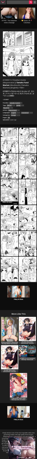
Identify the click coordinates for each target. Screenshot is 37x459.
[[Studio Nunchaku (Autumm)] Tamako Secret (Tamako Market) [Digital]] (27, 329)
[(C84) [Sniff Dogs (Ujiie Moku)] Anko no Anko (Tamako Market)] (18, 385)
